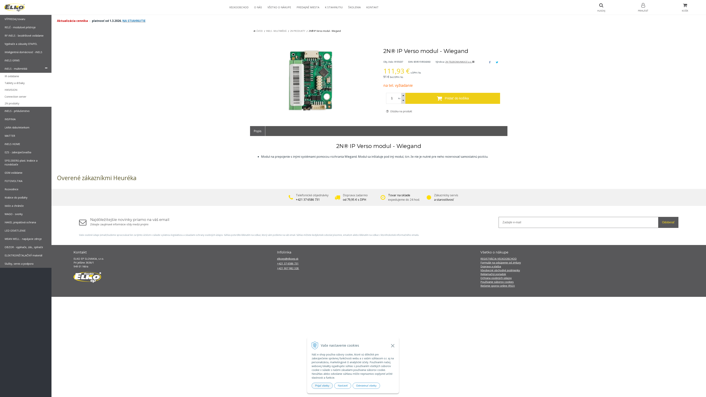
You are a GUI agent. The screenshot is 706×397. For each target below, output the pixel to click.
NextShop (372, 302)
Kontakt (372, 7)
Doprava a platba (490, 266)
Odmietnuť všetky (366, 385)
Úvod (259, 31)
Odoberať (668, 222)
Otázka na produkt (400, 111)
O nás (258, 7)
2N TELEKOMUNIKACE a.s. (458, 61)
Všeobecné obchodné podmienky (500, 270)
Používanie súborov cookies (497, 282)
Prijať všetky (322, 385)
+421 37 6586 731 (288, 263)
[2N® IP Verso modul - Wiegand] (312, 81)
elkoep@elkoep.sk (287, 258)
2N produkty (297, 31)
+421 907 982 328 (288, 268)
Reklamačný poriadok (493, 274)
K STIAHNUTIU (334, 7)
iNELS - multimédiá (276, 31)
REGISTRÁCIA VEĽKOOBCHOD (498, 258)
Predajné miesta (308, 7)
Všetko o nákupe (279, 7)
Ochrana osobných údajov (496, 278)
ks (399, 98)
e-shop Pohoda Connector (394, 302)
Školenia (354, 7)
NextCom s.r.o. (419, 302)
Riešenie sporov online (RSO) (497, 285)
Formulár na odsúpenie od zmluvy (500, 262)
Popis (257, 131)
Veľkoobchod (239, 7)
